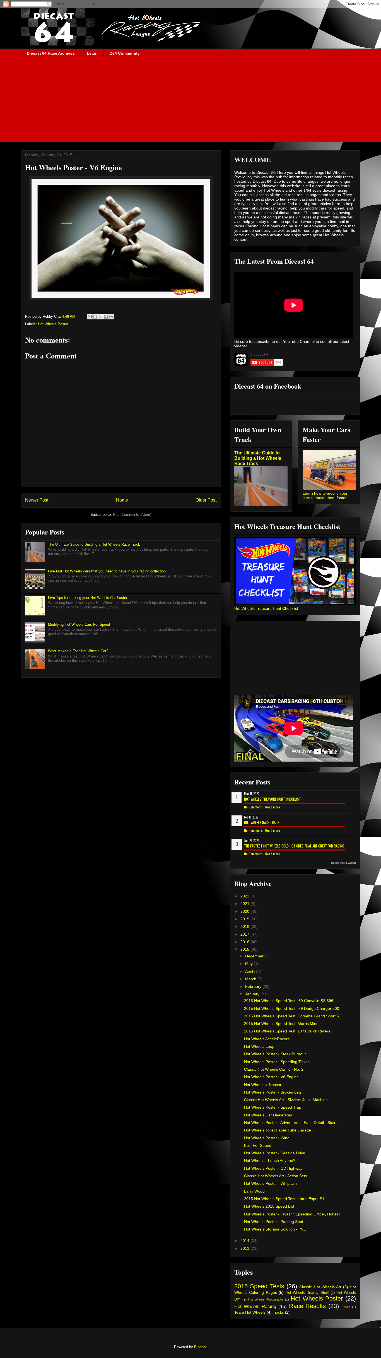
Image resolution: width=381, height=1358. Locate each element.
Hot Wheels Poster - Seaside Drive (274, 1153)
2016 (245, 942)
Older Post (206, 500)
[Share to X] (100, 316)
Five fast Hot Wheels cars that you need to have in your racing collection (107, 571)
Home (122, 500)
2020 (245, 911)
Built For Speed (257, 1145)
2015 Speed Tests (259, 1286)
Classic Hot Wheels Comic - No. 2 (273, 1069)
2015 (245, 949)
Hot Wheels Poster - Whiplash (270, 1183)
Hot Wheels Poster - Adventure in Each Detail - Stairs (290, 1122)
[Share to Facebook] (105, 316)
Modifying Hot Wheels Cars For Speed (79, 624)
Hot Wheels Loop (259, 1046)
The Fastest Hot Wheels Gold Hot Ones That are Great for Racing (294, 846)
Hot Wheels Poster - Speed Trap (272, 1107)
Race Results (307, 1305)
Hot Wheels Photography (265, 1299)
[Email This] (90, 316)
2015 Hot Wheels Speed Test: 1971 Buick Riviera (287, 1031)
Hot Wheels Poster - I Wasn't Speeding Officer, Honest (292, 1214)
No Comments (253, 807)
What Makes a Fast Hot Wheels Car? (78, 651)
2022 (245, 896)
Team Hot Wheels (250, 1312)
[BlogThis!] (95, 316)
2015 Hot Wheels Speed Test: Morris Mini (280, 1023)
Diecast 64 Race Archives (51, 53)
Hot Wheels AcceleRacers (267, 1039)
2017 (245, 934)
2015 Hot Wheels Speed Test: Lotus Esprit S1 (284, 1198)
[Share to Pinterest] (111, 316)
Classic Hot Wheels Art (320, 1287)
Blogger (200, 1347)
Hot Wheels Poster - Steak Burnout (275, 1054)
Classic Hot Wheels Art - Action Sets (275, 1176)
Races (345, 1307)
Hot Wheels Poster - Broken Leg (272, 1092)
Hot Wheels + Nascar (262, 1084)
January (253, 994)
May (249, 963)
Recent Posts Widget (343, 862)
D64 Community (125, 53)
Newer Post (36, 500)
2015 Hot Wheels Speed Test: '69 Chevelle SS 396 (288, 1000)
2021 (245, 903)
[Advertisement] (190, 100)
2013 (245, 1248)
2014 (245, 1240)
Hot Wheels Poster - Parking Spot (273, 1221)
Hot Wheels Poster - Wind (267, 1138)
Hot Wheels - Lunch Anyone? (269, 1160)
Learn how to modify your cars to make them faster (325, 495)
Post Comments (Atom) (132, 514)
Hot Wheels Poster (53, 324)
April (249, 971)
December (255, 956)
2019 (245, 919)
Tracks (278, 1312)
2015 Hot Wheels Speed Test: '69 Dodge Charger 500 (291, 1008)
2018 (245, 926)
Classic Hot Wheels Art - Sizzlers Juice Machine (286, 1099)
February (253, 986)
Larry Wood (254, 1191)
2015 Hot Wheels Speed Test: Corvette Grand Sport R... (293, 1016)
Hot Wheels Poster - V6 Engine (271, 1077)
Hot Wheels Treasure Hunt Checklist (266, 608)
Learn (92, 53)
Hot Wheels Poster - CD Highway (273, 1168)
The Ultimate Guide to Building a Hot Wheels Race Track (94, 544)
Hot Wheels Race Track (261, 822)
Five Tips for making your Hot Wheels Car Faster (87, 598)
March (251, 979)
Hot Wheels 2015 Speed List (269, 1206)
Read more (272, 807)
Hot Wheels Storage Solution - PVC (275, 1229)
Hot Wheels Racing (255, 1306)
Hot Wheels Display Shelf (307, 1293)
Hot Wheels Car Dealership (268, 1115)
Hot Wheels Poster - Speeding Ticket (276, 1062)
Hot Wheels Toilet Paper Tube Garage (277, 1130)
